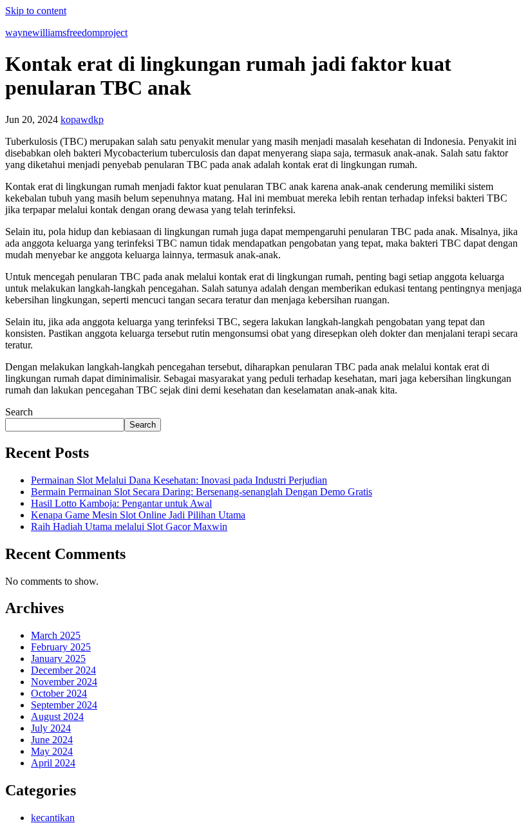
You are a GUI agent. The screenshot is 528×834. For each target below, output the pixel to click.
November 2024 (64, 681)
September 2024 (64, 704)
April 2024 (53, 762)
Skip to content (35, 10)
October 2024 (59, 693)
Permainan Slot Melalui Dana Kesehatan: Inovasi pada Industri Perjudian (179, 480)
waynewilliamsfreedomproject (66, 32)
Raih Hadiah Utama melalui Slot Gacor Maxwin (129, 526)
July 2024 (51, 728)
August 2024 (57, 716)
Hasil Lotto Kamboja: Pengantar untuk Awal (121, 503)
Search (19, 411)
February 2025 (61, 646)
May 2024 (52, 751)
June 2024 (52, 739)
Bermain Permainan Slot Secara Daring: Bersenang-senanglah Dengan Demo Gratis (201, 491)
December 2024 (63, 670)
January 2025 (58, 658)
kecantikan (53, 817)
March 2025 (55, 635)
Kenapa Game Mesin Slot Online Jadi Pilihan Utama (138, 514)
